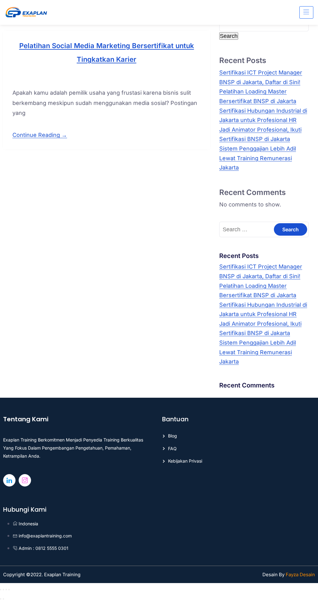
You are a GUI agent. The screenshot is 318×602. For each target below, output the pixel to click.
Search (229, 36)
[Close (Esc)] (9, 589)
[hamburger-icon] (306, 12)
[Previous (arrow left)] (0, 599)
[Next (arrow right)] (3, 599)
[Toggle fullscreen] (3, 589)
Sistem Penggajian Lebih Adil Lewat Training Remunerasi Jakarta (257, 158)
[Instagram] (25, 480)
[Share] (6, 589)
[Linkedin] (9, 480)
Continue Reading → (39, 135)
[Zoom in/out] (0, 589)
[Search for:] (264, 229)
